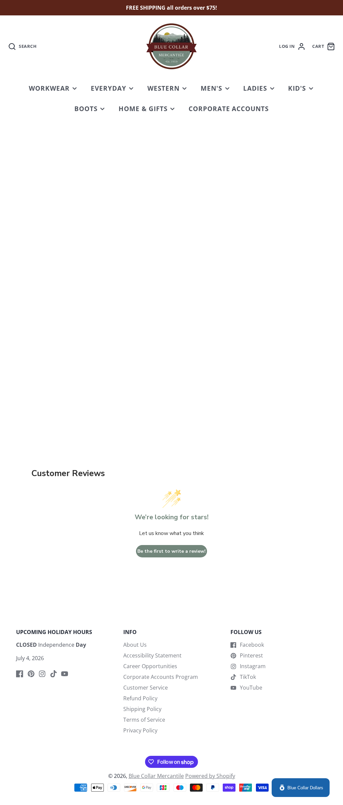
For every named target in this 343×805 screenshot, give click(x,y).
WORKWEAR (49, 88)
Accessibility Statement (152, 655)
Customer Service (145, 687)
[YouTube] (64, 674)
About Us (135, 644)
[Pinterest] (31, 674)
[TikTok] (53, 674)
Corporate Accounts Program (160, 677)
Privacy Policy (140, 730)
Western (163, 88)
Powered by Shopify (210, 776)
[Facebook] (19, 674)
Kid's (297, 88)
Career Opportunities (150, 666)
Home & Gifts (143, 108)
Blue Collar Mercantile (156, 776)
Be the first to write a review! (171, 551)
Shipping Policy (142, 709)
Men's (211, 88)
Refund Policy (140, 698)
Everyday (108, 88)
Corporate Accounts (229, 108)
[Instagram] (42, 674)
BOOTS (85, 108)
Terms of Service (144, 719)
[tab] (223, 373)
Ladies (255, 88)
